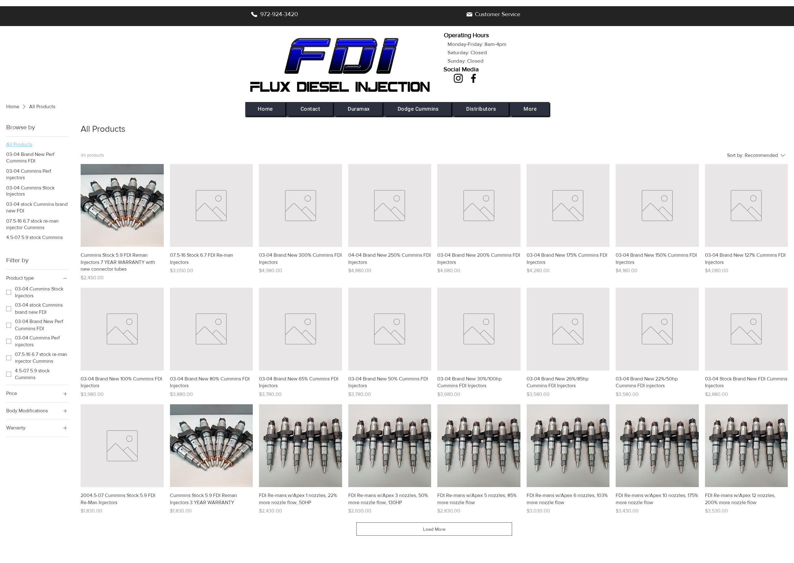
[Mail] (469, 14)
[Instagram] (458, 78)
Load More (434, 529)
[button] (359, 109)
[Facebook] (473, 78)
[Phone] (254, 14)
